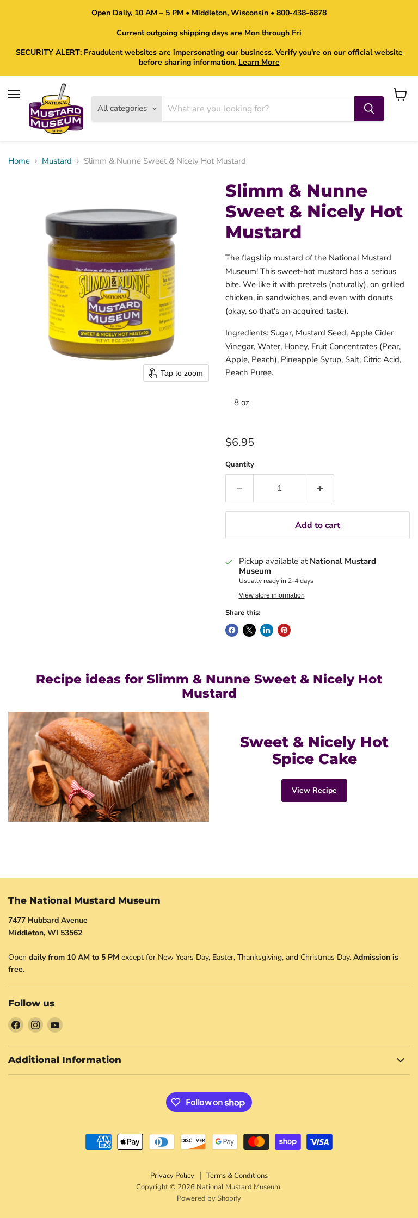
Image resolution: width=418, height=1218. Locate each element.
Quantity (239, 465)
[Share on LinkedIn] (266, 630)
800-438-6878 (301, 13)
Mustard (57, 161)
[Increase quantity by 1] (320, 488)
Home (19, 161)
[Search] (369, 108)
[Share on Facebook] (231, 630)
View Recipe (314, 790)
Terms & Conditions (237, 1175)
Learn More (259, 62)
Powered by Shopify (209, 1198)
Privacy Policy (172, 1175)
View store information (272, 595)
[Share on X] (249, 630)
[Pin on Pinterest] (284, 630)
